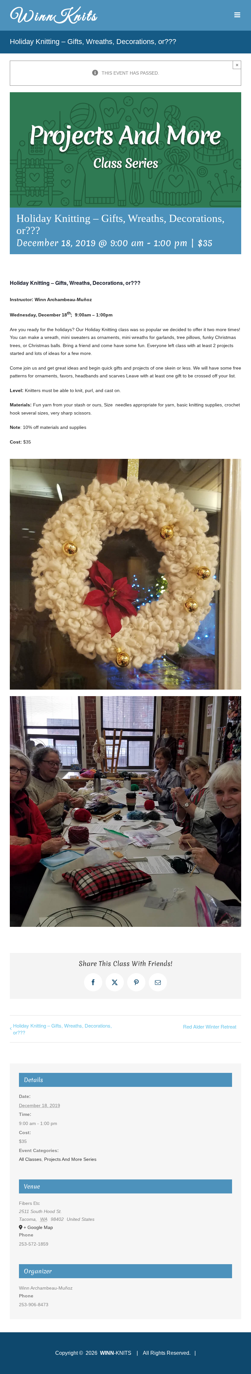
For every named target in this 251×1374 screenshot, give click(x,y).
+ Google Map (38, 1227)
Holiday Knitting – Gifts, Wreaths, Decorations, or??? (62, 1029)
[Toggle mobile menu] (237, 14)
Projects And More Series (70, 1159)
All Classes (30, 1159)
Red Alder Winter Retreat (209, 1026)
